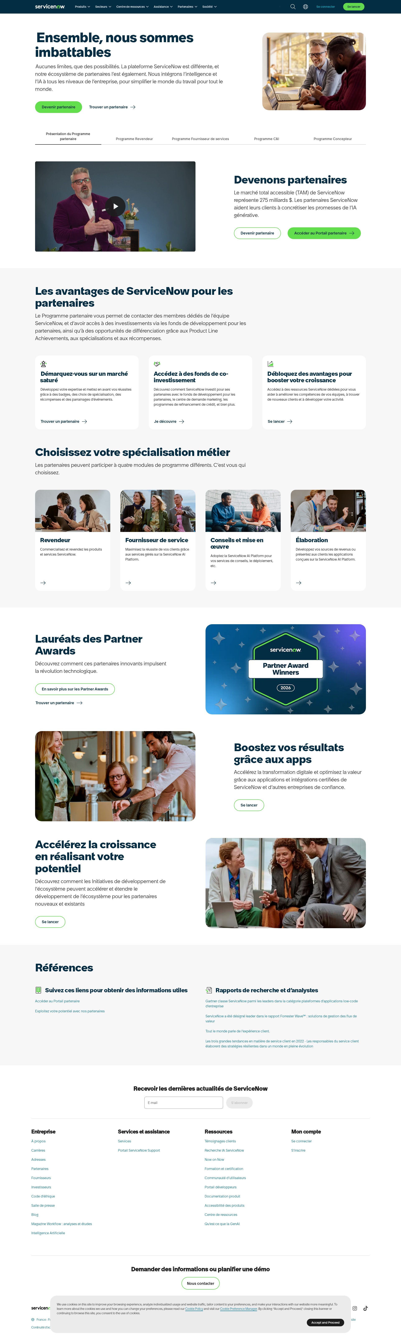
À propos (38, 1141)
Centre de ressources (221, 1215)
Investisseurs (41, 1187)
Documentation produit (222, 1196)
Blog (34, 1215)
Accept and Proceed (325, 1322)
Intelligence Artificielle (48, 1233)
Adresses (38, 1159)
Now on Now (214, 1159)
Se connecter (301, 1141)
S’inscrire (298, 1150)
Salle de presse (43, 1205)
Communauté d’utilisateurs (225, 1178)
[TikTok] (365, 1308)
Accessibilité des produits (224, 1205)
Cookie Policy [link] (194, 1309)
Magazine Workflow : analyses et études (61, 1224)
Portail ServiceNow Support (139, 1150)
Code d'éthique (43, 1196)
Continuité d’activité (43, 1327)
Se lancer (353, 7)
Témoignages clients (220, 1141)
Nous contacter (200, 1283)
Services (124, 1141)
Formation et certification (224, 1169)
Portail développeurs (220, 1187)
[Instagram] (354, 1308)
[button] (82, 6)
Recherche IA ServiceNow (224, 1150)
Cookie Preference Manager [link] (238, 1309)
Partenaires (39, 1169)
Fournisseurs (41, 1178)
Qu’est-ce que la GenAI (222, 1224)
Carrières (38, 1150)
